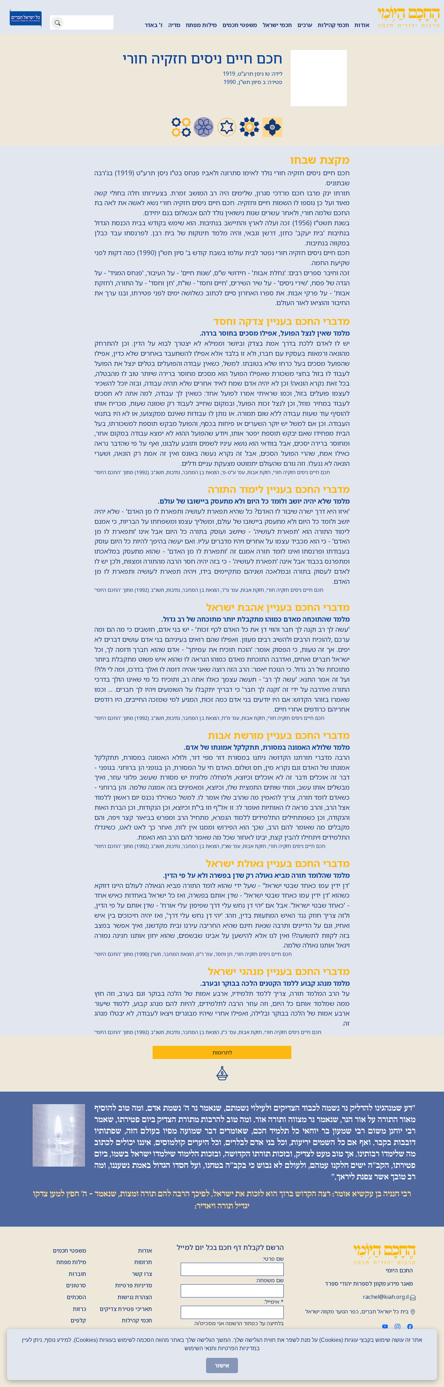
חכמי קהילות (333, 25)
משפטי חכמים (239, 25)
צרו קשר (142, 1274)
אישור (222, 1365)
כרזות (79, 1309)
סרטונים (76, 1285)
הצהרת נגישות (135, 1297)
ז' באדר (154, 25)
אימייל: (274, 1301)
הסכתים (76, 1297)
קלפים (78, 1320)
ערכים (304, 25)
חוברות (77, 1274)
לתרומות (222, 1052)
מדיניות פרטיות (133, 1285)
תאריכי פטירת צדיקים (126, 1309)
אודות (362, 25)
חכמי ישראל (277, 25)
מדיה (174, 25)
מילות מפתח (201, 25)
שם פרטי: (273, 1258)
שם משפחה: (270, 1280)
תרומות (143, 1262)
